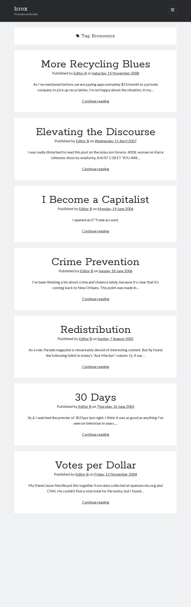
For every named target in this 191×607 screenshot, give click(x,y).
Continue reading (95, 101)
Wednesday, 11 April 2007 (115, 141)
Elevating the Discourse (95, 132)
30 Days (95, 397)
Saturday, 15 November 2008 (115, 73)
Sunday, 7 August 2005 (115, 338)
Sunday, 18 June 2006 (116, 271)
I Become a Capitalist (95, 200)
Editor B (80, 73)
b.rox (21, 9)
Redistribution (95, 330)
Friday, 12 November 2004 (115, 474)
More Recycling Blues (95, 64)
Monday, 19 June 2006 (115, 208)
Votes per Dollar (95, 465)
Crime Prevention (95, 262)
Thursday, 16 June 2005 (115, 406)
